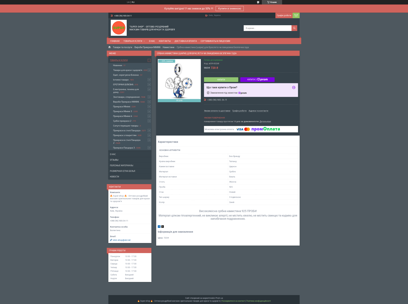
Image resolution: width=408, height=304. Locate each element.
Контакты (165, 41)
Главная (115, 41)
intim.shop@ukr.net (122, 240)
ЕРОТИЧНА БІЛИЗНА (123, 84)
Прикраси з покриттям (124, 135)
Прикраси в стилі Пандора (126, 130)
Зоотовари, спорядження (126, 96)
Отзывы (114, 160)
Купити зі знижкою (229, 8)
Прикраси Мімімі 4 (122, 116)
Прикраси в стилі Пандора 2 (126, 141)
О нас (152, 41)
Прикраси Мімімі (121, 106)
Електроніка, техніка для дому (126, 90)
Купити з (252, 79)
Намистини (168, 47)
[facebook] (159, 227)
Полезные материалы (121, 165)
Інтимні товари (121, 79)
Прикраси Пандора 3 (124, 147)
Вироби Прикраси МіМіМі (147, 47)
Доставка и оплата (186, 41)
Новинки (117, 65)
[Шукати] (294, 28)
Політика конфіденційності (258, 301)
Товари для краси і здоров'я (127, 70)
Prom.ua (219, 298)
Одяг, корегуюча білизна (126, 74)
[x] (162, 227)
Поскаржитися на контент (233, 301)
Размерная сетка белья (122, 171)
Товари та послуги (122, 47)
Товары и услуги (132, 41)
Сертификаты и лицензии (215, 41)
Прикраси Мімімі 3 (122, 111)
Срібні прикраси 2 (122, 120)
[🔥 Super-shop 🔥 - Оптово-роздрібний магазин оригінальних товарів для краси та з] (119, 28)
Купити (221, 79)
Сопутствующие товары (125, 125)
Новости (114, 176)
